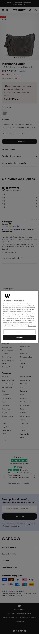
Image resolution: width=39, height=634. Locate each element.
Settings (19, 332)
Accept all (19, 337)
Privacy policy (32, 326)
